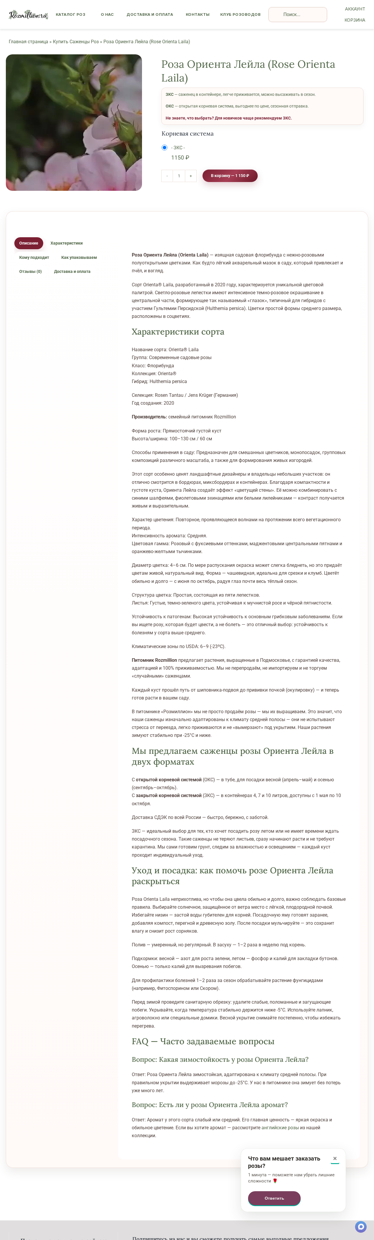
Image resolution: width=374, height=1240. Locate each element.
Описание (28, 243)
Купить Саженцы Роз (76, 41)
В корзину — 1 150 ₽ (230, 175)
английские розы (280, 1127)
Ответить (274, 1198)
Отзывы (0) (30, 271)
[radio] (177, 153)
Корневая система (188, 133)
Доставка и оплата (72, 271)
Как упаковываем (79, 257)
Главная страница (28, 41)
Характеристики (67, 243)
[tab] (28, 243)
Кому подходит (34, 257)
